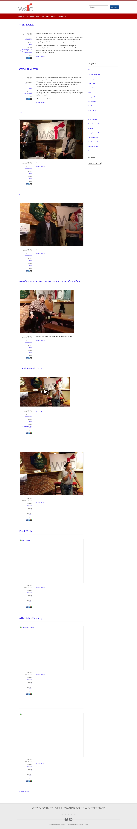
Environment (92, 83)
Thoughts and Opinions (26, 51)
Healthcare (91, 106)
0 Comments (28, 39)
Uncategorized (28, 52)
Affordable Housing (30, 618)
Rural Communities (94, 124)
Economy (91, 79)
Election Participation (31, 368)
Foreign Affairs (93, 97)
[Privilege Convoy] (27, 99)
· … (20, 111)
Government (92, 101)
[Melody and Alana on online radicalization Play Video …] (27, 358)
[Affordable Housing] (27, 694)
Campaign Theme (72, 824)
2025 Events (45, 16)
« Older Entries (24, 791)
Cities (90, 70)
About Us (21, 16)
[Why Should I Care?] (25, 9)
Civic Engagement (27, 49)
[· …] (27, 184)
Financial (91, 88)
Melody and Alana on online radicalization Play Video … (50, 281)
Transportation (93, 137)
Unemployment (93, 146)
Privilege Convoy (28, 68)
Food (89, 92)
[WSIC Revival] (27, 58)
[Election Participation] (27, 433)
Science (90, 128)
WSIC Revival (26, 24)
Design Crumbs (83, 824)
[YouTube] (70, 819)
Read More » (40, 56)
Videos (30, 178)
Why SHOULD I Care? (33, 16)
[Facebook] (66, 819)
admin (30, 44)
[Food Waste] (27, 607)
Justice (90, 115)
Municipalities (92, 119)
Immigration (92, 110)
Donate (53, 16)
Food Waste (26, 531)
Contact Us (62, 16)
